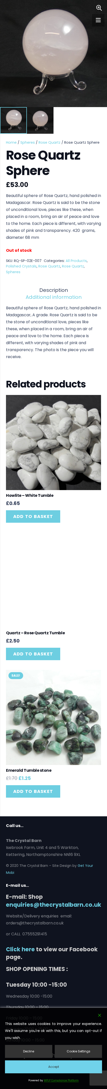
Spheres (27, 142)
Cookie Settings (78, 1051)
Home (11, 142)
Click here (20, 949)
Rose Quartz (49, 142)
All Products (76, 260)
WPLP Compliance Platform (61, 1080)
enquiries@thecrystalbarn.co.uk (53, 905)
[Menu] (98, 20)
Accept (53, 1067)
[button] (99, 8)
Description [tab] (53, 290)
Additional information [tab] (54, 297)
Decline (28, 1051)
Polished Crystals (21, 266)
